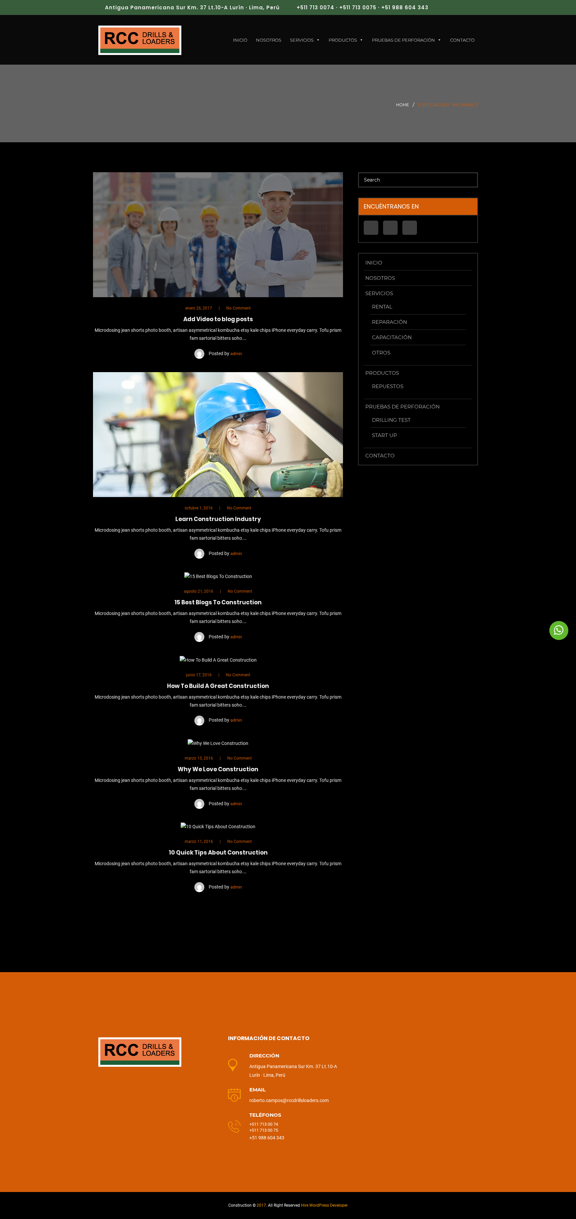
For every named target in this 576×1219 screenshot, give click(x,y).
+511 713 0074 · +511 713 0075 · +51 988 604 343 (362, 7)
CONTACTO (462, 40)
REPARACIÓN (389, 322)
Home (402, 104)
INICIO (240, 40)
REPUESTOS (387, 386)
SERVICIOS (302, 40)
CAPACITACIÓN (392, 337)
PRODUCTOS (343, 40)
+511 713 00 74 (264, 1124)
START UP (384, 435)
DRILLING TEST (391, 420)
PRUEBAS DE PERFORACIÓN (403, 40)
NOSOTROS (268, 40)
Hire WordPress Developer (324, 1205)
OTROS (381, 352)
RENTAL (382, 307)
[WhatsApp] (558, 630)
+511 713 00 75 (263, 1130)
